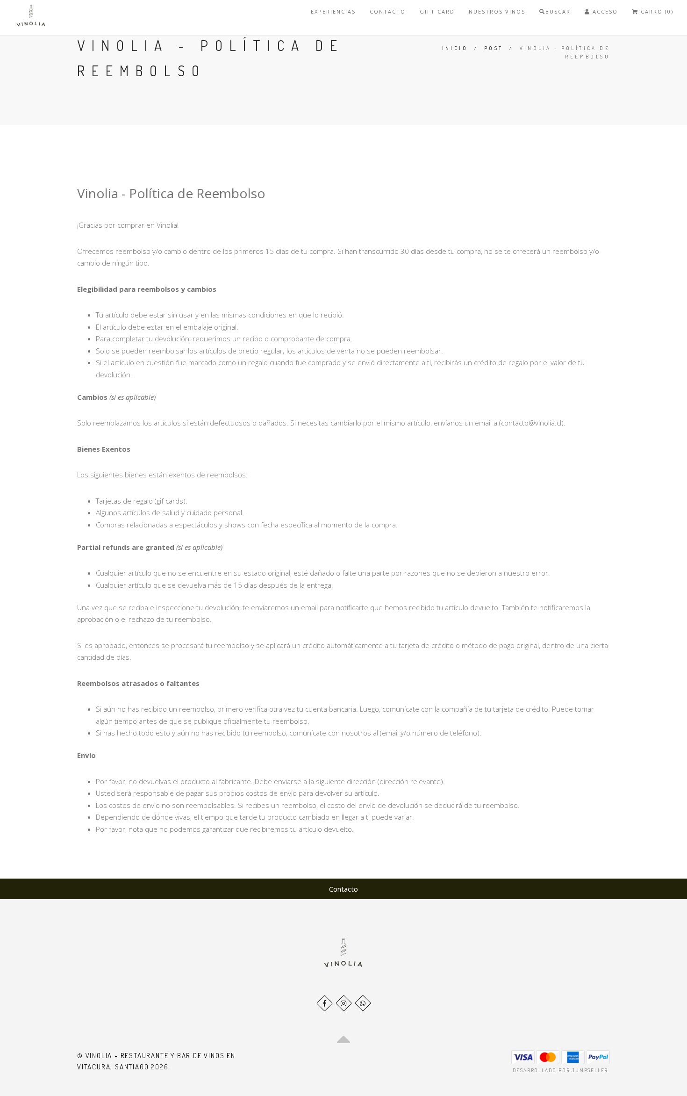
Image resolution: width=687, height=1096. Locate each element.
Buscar (558, 11)
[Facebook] (324, 1003)
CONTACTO (388, 11)
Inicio (455, 48)
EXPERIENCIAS (333, 11)
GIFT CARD (437, 11)
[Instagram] (344, 1003)
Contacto (343, 889)
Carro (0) (655, 11)
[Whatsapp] (363, 1003)
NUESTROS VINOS (497, 11)
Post (493, 48)
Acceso (604, 11)
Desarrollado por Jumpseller (560, 1070)
